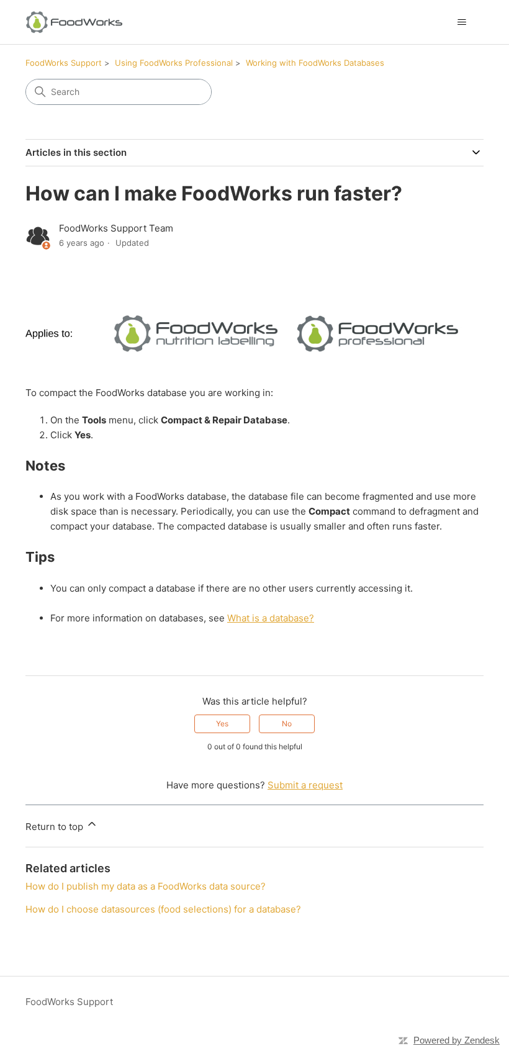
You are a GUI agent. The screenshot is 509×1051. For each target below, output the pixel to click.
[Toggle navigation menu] (461, 22)
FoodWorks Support (63, 63)
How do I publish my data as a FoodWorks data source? (145, 886)
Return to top (55, 826)
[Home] (74, 22)
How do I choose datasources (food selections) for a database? (163, 909)
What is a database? (270, 618)
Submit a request (305, 785)
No (287, 723)
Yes (222, 723)
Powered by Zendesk (456, 1040)
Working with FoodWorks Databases (315, 63)
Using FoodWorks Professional (174, 63)
